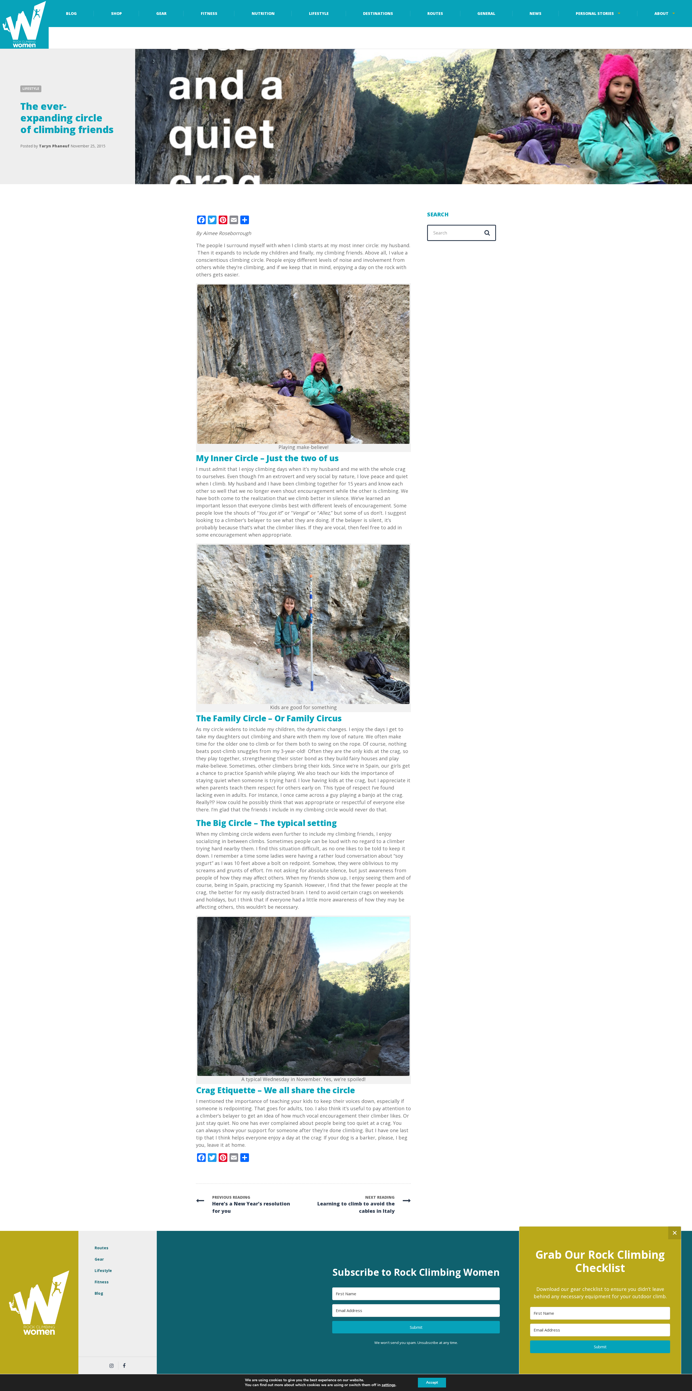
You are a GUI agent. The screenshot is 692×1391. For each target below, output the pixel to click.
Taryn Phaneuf (54, 145)
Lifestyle (319, 13)
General (486, 13)
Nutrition (263, 13)
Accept (432, 1382)
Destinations (378, 13)
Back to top (683, 1303)
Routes (435, 13)
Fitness (209, 13)
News (535, 13)
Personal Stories (595, 13)
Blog (71, 13)
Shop (116, 13)
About (661, 13)
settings (388, 1385)
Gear (161, 13)
